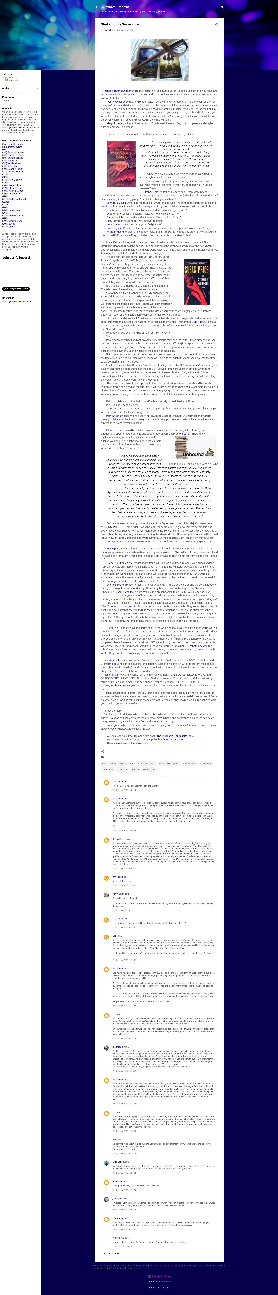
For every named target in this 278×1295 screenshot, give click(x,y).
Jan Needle (118, 877)
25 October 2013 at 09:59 (124, 868)
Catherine (128, 591)
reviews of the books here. (133, 743)
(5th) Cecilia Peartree (13, 155)
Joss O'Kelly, (114, 213)
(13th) (5, 177)
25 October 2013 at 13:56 (124, 1005)
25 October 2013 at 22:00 (124, 1190)
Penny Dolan (152, 191)
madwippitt (118, 1046)
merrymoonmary (165, 1282)
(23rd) (5, 204)
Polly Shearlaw (114, 415)
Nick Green (118, 781)
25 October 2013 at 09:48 (124, 790)
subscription (205, 763)
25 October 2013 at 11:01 (124, 910)
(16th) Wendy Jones (12, 185)
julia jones (117, 1198)
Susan (118, 591)
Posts (10, 77)
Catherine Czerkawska (120, 562)
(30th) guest (8, 223)
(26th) (5, 212)
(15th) (5, 182)
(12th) (5, 174)
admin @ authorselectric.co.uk (16, 127)
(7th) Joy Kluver (10, 160)
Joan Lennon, (113, 408)
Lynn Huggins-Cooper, (119, 228)
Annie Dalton (114, 224)
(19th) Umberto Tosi (12, 193)
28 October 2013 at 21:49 (124, 1229)
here (175, 735)
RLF (131, 763)
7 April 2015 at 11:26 (122, 1246)
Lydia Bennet (119, 1161)
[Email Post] (102, 758)
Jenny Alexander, (117, 101)
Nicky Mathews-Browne (117, 685)
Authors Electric (115, 7)
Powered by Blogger (161, 1276)
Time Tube (122, 769)
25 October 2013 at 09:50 (124, 830)
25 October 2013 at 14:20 (124, 1038)
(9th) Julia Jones (10, 166)
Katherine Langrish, (118, 231)
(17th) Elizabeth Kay (12, 188)
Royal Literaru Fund (146, 763)
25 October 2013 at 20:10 (124, 1153)
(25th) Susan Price (11, 210)
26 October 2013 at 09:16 (124, 1209)
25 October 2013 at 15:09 (124, 1071)
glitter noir (117, 1181)
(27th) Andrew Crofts (12, 215)
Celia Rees (198, 321)
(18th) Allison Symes (12, 190)
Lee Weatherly (112, 660)
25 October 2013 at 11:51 (124, 960)
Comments (12, 80)
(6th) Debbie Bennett (12, 157)
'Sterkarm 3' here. (173, 739)
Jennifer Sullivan (116, 202)
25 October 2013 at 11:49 (124, 927)
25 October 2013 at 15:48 (124, 1103)
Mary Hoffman (115, 123)
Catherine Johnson (118, 217)
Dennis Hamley (120, 839)
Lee (114, 936)
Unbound (184, 433)
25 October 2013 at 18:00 (124, 1131)
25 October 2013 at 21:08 (124, 1173)
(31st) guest (8, 226)
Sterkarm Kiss (189, 763)
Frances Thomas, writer (117, 90)
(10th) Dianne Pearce (13, 168)
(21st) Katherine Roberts (14, 199)
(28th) (5, 218)
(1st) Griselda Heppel (13, 144)
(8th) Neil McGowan (12, 163)
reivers (122, 763)
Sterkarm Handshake (169, 763)
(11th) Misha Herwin (12, 171)
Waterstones (149, 769)
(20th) (5, 196)
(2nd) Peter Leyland (12, 146)
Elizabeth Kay (194, 645)
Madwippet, (113, 548)
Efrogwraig (118, 1218)
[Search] (222, 7)
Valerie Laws (114, 584)
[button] (216, 24)
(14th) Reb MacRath (12, 179)
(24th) (5, 207)
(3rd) (4, 149)
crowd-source (109, 763)
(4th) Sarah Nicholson (13, 152)
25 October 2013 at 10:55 (124, 885)
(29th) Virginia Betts (12, 221)
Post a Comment (112, 1253)
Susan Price (108, 769)
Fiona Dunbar (110, 674)
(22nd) (5, 201)
